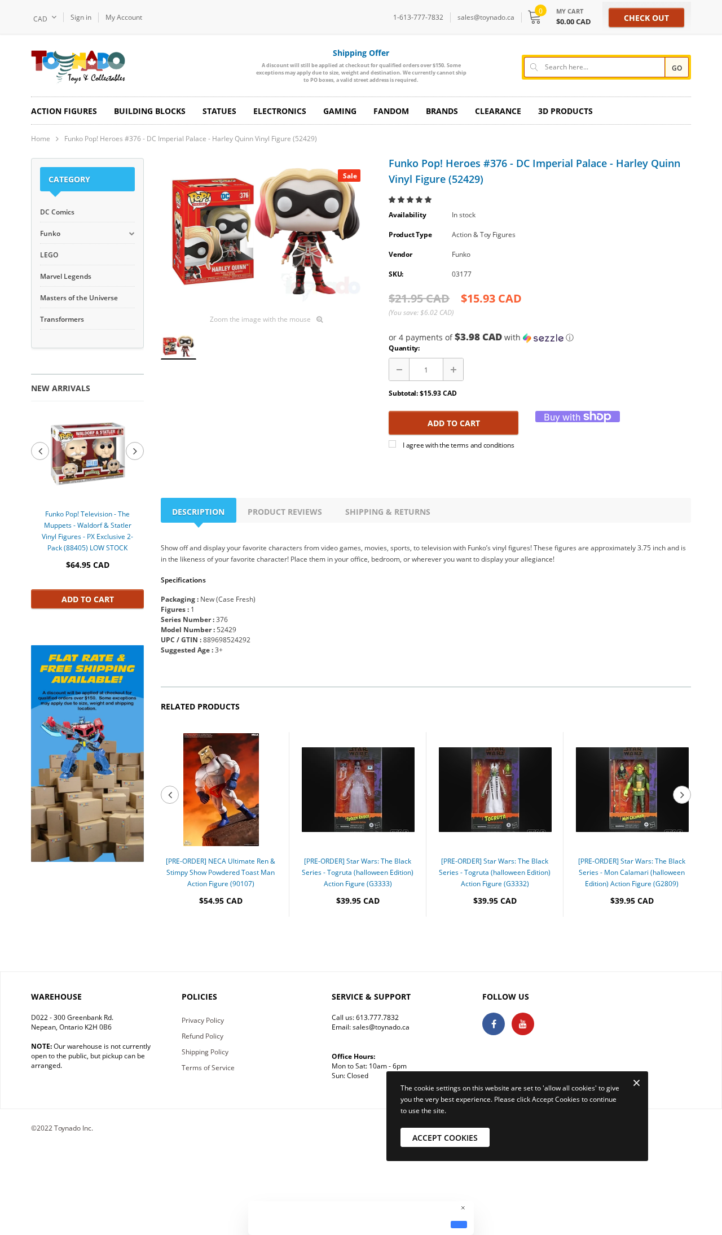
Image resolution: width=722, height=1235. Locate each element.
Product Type (410, 234)
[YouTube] (523, 1024)
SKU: (396, 274)
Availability (407, 215)
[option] (87, 510)
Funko (461, 254)
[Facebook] (493, 1024)
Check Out (646, 17)
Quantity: (404, 348)
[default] (459, 1224)
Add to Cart (87, 599)
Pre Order (221, 935)
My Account (123, 17)
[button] (411, 199)
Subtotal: (403, 393)
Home (40, 138)
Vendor (400, 254)
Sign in (81, 17)
